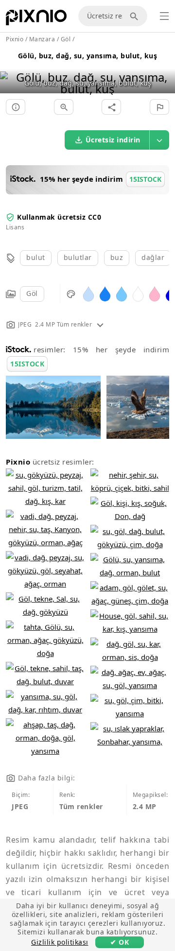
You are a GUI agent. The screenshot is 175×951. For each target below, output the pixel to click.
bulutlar (78, 257)
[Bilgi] (15, 107)
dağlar (152, 257)
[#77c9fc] (121, 293)
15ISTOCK (27, 363)
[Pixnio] (36, 19)
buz (116, 257)
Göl (32, 293)
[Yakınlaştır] (63, 107)
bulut (35, 257)
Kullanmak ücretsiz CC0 (59, 217)
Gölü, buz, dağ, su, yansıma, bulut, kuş (88, 55)
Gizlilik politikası (59, 942)
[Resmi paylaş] (111, 107)
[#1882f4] (105, 293)
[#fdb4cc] (154, 293)
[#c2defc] (88, 293)
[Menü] (164, 16)
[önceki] (11, 71)
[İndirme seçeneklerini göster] (159, 140)
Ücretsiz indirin (113, 139)
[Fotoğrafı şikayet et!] (159, 107)
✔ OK (119, 942)
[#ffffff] (138, 293)
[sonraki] (164, 71)
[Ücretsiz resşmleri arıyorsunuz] (135, 16)
